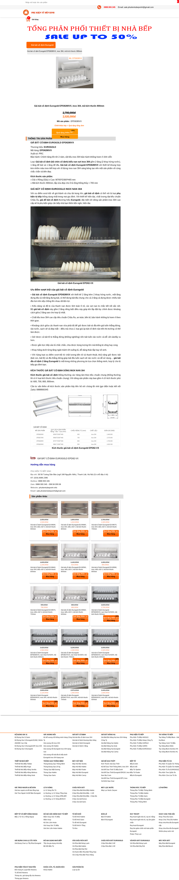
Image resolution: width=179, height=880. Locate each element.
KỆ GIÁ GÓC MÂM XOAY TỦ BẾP (56, 814)
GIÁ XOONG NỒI (50, 734)
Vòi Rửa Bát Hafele (79, 846)
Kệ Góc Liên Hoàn (50, 822)
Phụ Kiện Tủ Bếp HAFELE (139, 743)
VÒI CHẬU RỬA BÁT (80, 840)
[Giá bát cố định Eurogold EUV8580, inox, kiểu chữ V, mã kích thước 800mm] (105, 552)
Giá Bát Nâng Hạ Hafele (109, 743)
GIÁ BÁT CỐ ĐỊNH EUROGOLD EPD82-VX (57, 458)
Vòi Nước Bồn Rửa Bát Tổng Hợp (84, 852)
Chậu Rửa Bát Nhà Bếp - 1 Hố (83, 793)
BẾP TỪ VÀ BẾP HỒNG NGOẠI (26, 814)
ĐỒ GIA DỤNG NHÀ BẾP (53, 840)
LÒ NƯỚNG (163, 787)
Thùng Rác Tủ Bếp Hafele (139, 793)
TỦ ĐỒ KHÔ (76, 814)
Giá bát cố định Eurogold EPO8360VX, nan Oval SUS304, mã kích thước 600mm (104, 655)
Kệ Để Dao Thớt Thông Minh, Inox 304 (115, 767)
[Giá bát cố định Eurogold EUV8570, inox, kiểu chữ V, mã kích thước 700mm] (44, 594)
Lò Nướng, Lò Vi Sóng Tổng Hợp (55, 793)
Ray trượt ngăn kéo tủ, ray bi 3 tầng (142, 817)
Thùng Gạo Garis (50, 775)
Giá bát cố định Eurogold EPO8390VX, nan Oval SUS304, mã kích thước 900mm (104, 612)
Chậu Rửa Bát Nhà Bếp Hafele (83, 790)
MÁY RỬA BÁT (164, 840)
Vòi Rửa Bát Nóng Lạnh (80, 843)
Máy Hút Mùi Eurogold (80, 772)
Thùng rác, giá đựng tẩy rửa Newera (27, 875)
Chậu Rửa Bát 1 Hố (108, 846)
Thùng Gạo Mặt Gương (52, 770)
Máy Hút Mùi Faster (79, 770)
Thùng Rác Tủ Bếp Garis (139, 796)
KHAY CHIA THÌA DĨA (167, 814)
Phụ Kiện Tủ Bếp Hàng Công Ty (141, 740)
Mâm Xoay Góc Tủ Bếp (52, 817)
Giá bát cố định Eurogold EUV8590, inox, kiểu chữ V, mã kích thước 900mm (73, 569)
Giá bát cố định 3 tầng (80, 746)
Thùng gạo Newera (21, 878)
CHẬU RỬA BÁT (78, 787)
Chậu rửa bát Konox (79, 799)
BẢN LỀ (104, 814)
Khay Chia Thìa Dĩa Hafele (168, 820)
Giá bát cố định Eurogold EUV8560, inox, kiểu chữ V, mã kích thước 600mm (73, 612)
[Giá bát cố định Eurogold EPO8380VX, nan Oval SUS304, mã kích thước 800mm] (44, 637)
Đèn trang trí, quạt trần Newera (26, 870)
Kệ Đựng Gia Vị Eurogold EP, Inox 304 (28, 746)
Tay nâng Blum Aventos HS (168, 749)
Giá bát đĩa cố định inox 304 (82, 737)
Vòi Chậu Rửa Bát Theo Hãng (83, 855)
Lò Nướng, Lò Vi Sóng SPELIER (55, 796)
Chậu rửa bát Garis (79, 802)
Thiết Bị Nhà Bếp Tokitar (23, 764)
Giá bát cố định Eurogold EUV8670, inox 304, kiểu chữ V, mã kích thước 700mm (104, 527)
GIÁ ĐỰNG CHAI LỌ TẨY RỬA (26, 840)
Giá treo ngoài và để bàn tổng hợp (27, 790)
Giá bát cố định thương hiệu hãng (84, 740)
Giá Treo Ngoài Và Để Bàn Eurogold (28, 793)
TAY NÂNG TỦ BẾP (166, 734)
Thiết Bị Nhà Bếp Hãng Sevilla (25, 770)
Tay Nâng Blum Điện (166, 746)
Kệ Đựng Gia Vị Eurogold (24, 749)
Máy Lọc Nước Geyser (109, 790)
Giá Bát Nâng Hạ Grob (109, 746)
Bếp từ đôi (133, 767)
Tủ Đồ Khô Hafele (78, 817)
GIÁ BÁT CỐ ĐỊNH (79, 734)
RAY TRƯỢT (134, 814)
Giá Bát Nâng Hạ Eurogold (110, 749)
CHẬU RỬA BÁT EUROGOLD (112, 840)
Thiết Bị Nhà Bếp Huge (23, 767)
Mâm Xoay (47, 820)
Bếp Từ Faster (135, 772)
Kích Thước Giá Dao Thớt (110, 764)
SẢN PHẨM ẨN (78, 867)
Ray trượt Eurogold (137, 825)
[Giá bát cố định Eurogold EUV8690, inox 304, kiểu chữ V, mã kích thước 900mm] (44, 509)
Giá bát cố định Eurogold (42, 45)
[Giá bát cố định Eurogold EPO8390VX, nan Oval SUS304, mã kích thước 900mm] (105, 594)
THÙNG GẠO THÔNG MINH (54, 761)
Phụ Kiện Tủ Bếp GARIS (138, 746)
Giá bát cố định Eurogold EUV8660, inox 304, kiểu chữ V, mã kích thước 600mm (43, 569)
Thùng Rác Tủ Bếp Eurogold (140, 799)
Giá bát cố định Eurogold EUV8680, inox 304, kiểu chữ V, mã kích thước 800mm (73, 527)
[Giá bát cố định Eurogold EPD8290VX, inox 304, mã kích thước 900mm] (44, 680)
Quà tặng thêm (65, 134)
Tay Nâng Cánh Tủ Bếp (167, 743)
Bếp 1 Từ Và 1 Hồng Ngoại (24, 817)
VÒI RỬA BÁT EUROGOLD (140, 840)
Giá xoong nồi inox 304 (52, 743)
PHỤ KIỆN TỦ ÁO (165, 761)
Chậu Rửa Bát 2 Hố (108, 843)
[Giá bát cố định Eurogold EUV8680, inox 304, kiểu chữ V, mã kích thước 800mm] (74, 509)
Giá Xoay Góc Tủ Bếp (51, 825)
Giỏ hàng (35, 19)
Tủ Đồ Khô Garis (78, 820)
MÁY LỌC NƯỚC (107, 787)
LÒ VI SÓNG (48, 787)
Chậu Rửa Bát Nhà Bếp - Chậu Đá (84, 796)
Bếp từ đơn (134, 764)
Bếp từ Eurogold (136, 775)
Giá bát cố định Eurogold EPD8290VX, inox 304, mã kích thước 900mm (43, 697)
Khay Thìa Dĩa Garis (166, 817)
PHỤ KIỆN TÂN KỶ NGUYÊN (25, 867)
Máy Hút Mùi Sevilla (79, 764)
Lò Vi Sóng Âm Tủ (50, 790)
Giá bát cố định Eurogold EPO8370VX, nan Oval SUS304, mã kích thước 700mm (74, 655)
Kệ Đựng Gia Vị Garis (22, 737)
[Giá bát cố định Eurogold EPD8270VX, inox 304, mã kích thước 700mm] (74, 680)
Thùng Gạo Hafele (50, 772)
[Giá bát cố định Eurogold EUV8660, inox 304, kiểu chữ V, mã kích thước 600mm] (44, 552)
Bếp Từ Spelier (135, 770)
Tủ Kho (74, 828)
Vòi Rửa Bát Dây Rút (79, 849)
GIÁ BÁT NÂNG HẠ (108, 734)
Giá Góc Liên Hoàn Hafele (53, 828)
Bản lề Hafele (106, 817)
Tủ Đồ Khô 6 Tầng (78, 825)
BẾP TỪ (133, 761)
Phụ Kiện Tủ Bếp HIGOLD (139, 737)
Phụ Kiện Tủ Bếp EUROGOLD (140, 749)
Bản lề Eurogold (107, 820)
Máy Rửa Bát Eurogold (167, 843)
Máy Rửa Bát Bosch (166, 846)
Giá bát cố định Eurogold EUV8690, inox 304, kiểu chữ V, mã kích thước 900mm (43, 527)
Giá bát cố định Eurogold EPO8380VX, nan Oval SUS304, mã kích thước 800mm (43, 655)
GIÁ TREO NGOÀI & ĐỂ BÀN (25, 787)
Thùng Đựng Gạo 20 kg (52, 767)
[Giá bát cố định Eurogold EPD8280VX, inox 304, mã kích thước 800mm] (80, 88)
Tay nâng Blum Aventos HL (168, 752)
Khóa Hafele (48, 870)
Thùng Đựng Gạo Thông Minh (54, 764)
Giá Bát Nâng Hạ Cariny (109, 752)
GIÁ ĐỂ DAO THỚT (108, 761)
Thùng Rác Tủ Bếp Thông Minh (141, 790)
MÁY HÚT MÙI (77, 761)
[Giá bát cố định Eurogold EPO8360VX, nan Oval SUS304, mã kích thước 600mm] (105, 637)
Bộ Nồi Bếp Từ (49, 846)
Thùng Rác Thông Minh (138, 802)
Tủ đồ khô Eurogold (79, 822)
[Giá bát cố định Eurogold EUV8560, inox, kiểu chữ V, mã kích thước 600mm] (74, 594)
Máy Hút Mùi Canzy (79, 775)
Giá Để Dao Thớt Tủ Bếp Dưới (112, 770)
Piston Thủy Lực (136, 834)
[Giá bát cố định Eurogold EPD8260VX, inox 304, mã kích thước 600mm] (105, 680)
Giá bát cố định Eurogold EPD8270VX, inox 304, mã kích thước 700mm (74, 697)
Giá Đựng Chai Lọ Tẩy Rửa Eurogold (28, 843)
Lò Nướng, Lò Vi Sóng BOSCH (55, 799)
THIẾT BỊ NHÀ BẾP (22, 761)
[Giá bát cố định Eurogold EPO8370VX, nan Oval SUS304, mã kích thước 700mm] (74, 637)
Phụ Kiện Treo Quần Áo (167, 772)
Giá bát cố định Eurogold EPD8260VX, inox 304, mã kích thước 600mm (104, 697)
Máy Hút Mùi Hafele (79, 767)
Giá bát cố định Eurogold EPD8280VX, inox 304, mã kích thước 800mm (54, 51)
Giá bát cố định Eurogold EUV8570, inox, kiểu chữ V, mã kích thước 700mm (43, 612)
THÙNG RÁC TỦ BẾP (138, 787)
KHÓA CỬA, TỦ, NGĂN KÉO (54, 867)
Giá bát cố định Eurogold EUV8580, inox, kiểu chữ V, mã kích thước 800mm (104, 569)
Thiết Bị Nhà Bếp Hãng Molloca (26, 772)
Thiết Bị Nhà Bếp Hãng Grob (25, 775)
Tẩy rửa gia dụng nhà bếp (53, 843)
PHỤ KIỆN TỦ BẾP (137, 734)
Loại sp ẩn (76, 870)
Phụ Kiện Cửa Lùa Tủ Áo (168, 775)
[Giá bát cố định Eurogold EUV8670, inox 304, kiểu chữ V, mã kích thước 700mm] (105, 509)
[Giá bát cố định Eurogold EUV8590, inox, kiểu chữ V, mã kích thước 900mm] (74, 552)
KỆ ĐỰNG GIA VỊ (21, 734)
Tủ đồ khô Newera (21, 873)
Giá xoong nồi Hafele (51, 746)
